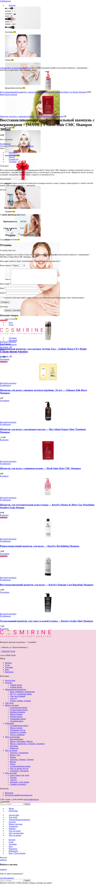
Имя (2, 288)
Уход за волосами (14, 68)
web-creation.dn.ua (31, 799)
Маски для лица (12, 705)
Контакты (9, 672)
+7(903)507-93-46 (7, 651)
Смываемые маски (18, 719)
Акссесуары (10, 680)
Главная (3, 68)
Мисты (13, 762)
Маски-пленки (16, 714)
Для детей (9, 703)
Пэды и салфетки (17, 735)
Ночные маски (16, 716)
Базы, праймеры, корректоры (22, 692)
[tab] (50, 152)
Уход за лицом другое (19, 768)
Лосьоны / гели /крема (19, 782)
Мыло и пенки (16, 728)
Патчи (12, 764)
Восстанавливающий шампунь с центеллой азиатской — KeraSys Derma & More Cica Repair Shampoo (43, 92)
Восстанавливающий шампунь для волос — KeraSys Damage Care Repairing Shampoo (46, 584)
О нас (7, 665)
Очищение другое (17, 730)
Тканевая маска (16, 721)
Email (3, 293)
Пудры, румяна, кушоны (20, 701)
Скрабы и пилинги (18, 784)
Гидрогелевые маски (19, 710)
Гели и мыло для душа (19, 775)
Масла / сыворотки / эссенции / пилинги (27, 744)
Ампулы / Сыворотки (19, 753)
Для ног (13, 777)
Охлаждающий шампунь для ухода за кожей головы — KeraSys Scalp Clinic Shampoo (46, 621)
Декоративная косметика (15, 689)
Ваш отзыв (5, 284)
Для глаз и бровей (17, 696)
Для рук (13, 780)
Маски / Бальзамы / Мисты (21, 741)
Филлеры (14, 746)
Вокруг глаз (15, 755)
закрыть (3, 860)
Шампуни (27, 68)
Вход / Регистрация (17, 853)
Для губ (13, 698)
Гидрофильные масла (19, 725)
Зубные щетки (16, 687)
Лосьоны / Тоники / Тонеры (22, 759)
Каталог (8, 663)
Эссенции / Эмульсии (19, 771)
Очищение (9, 723)
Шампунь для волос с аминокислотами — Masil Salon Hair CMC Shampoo (31, 116)
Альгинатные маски (18, 707)
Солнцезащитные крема (20, 766)
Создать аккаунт (7, 878)
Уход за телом (11, 773)
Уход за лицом (11, 750)
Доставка (9, 667)
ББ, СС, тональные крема (21, 694)
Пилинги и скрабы (18, 732)
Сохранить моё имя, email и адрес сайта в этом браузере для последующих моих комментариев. (43, 298)
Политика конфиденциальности (18, 795)
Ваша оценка (6, 265)
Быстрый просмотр (8, 342)
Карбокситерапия (17, 712)
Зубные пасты (16, 685)
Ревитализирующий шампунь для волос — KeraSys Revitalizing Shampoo (39, 546)
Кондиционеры (16, 739)
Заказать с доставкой (13, 310)
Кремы (13, 757)
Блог (7, 669)
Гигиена (8, 683)
